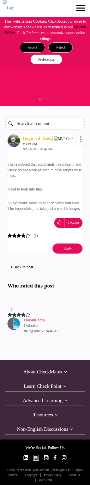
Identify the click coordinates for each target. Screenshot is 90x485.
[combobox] (45, 123)
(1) (36, 235)
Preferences (46, 59)
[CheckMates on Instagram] (64, 458)
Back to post (23, 267)
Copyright (31, 475)
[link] (26, 458)
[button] (32, 47)
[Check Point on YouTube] (46, 458)
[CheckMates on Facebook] (55, 458)
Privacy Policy (52, 475)
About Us (74, 475)
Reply (68, 248)
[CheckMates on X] (36, 458)
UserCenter (45, 480)
